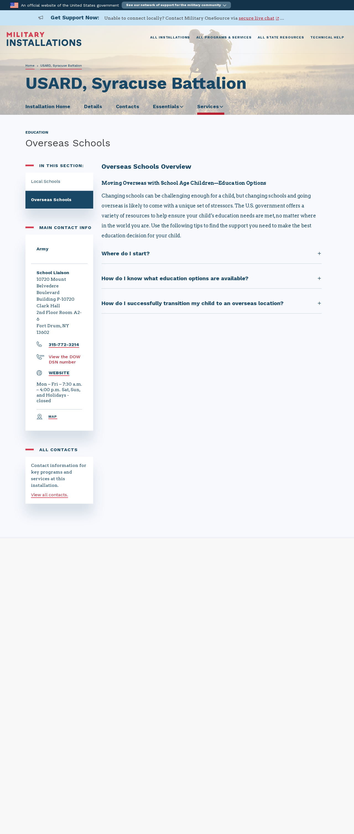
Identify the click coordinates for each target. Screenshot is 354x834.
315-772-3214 (64, 344)
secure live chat (256, 18)
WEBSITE (59, 372)
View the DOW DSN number (64, 359)
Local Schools (45, 181)
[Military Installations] (44, 44)
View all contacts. (49, 494)
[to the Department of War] (14, 4)
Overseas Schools (51, 199)
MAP (52, 417)
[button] (176, 5)
